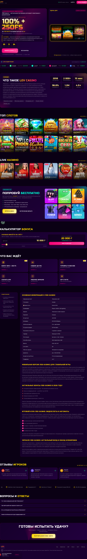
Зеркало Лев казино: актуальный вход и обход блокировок (8, 315)
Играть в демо (9, 211)
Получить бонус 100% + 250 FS (43, 536)
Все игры (83, 116)
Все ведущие (82, 160)
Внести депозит (66, 243)
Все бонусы (25, 50)
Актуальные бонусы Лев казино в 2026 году (8, 306)
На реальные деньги (26, 211)
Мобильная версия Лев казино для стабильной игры (8, 302)
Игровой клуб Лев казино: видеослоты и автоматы (8, 310)
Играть (21, 554)
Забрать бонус (9, 50)
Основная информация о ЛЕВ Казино (8, 298)
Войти (73, 2)
